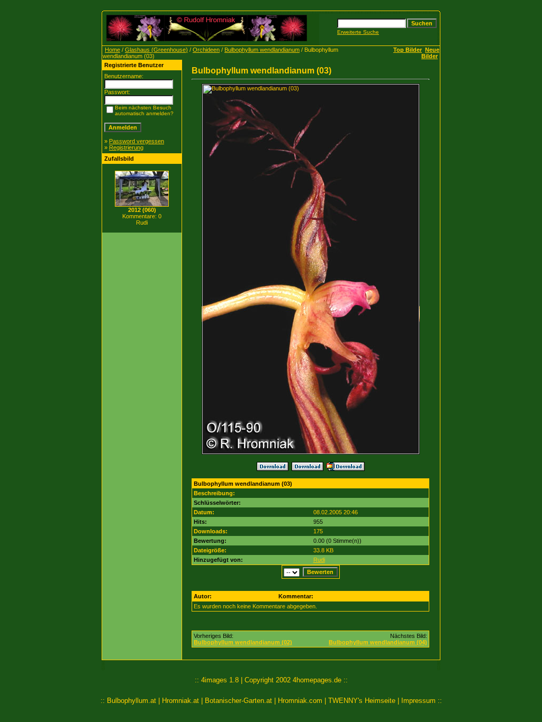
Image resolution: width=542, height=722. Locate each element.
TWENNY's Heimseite (361, 701)
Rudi (319, 560)
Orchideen (206, 50)
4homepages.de (317, 680)
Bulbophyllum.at (131, 701)
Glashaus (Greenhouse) (156, 50)
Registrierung (126, 147)
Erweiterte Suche (358, 32)
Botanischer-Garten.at (238, 701)
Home (112, 50)
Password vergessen (136, 141)
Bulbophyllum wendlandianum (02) (243, 642)
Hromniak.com (300, 701)
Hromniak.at (180, 701)
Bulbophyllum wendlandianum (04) (378, 642)
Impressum (418, 701)
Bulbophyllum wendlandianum (262, 50)
